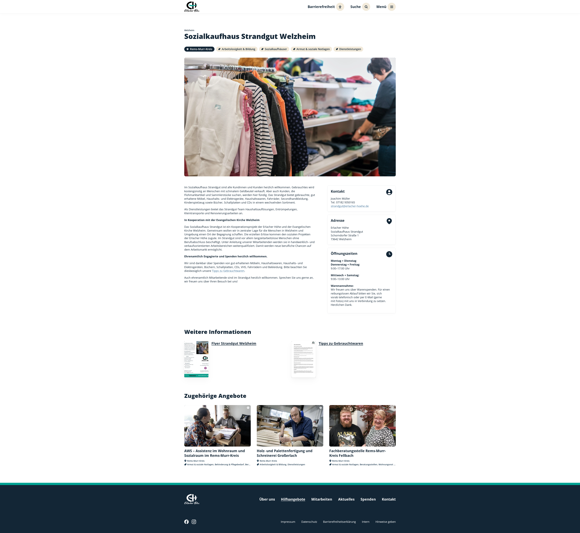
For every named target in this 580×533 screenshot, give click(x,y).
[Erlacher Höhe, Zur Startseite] (191, 7)
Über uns (267, 499)
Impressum (288, 521)
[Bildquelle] (248, 408)
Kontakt (389, 499)
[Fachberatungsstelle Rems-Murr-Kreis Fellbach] (362, 435)
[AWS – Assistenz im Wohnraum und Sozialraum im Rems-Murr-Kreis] (217, 435)
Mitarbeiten (321, 499)
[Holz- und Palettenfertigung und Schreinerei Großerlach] (290, 435)
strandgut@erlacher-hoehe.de (350, 206)
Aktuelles (346, 499)
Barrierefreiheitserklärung (339, 521)
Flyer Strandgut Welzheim (233, 343)
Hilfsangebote (293, 499)
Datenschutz (309, 521)
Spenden (368, 499)
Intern (365, 521)
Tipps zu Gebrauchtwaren (228, 271)
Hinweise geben (385, 521)
